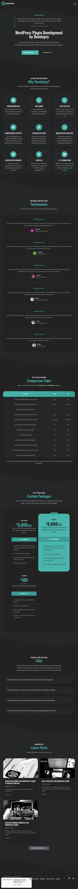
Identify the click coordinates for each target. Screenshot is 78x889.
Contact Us (47, 52)
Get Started (24, 539)
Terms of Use (50, 879)
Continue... (8, 794)
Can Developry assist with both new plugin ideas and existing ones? (31, 700)
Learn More (28, 52)
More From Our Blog (38, 848)
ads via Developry (17, 884)
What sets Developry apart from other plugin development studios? (31, 710)
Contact (58, 879)
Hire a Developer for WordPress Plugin (55, 781)
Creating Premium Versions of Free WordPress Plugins (17, 824)
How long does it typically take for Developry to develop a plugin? (31, 690)
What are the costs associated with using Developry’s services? (30, 680)
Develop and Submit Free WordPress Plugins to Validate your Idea (20, 782)
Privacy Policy (34, 879)
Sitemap (42, 879)
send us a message (46, 668)
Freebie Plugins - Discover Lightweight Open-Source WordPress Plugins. (19, 881)
